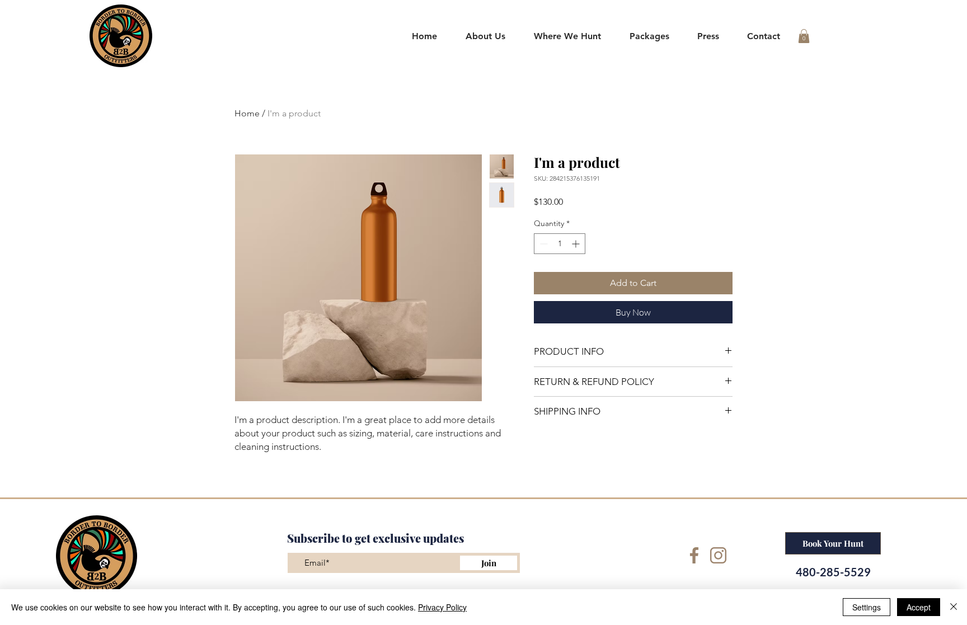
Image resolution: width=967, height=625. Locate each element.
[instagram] (718, 555)
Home (247, 113)
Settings (866, 607)
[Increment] (577, 243)
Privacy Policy (442, 607)
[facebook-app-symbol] (694, 555)
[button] (568, 36)
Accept (919, 607)
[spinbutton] (560, 243)
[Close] (953, 607)
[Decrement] (543, 243)
